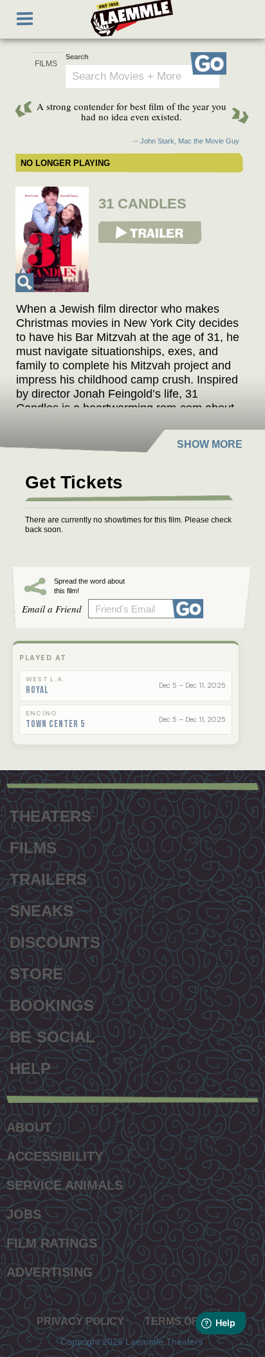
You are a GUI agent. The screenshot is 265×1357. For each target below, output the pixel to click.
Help (30, 1067)
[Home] (132, 18)
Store (36, 972)
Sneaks (41, 909)
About (28, 1127)
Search (77, 56)
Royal (37, 690)
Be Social (52, 1035)
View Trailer (119, 225)
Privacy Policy (80, 1321)
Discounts (55, 940)
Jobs (23, 1214)
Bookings (52, 1004)
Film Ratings (51, 1243)
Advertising (49, 1272)
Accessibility (54, 1156)
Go (208, 63)
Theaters (50, 814)
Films (33, 846)
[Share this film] (190, 608)
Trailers (48, 877)
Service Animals (64, 1185)
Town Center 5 (55, 724)
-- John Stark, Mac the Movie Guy (186, 141)
